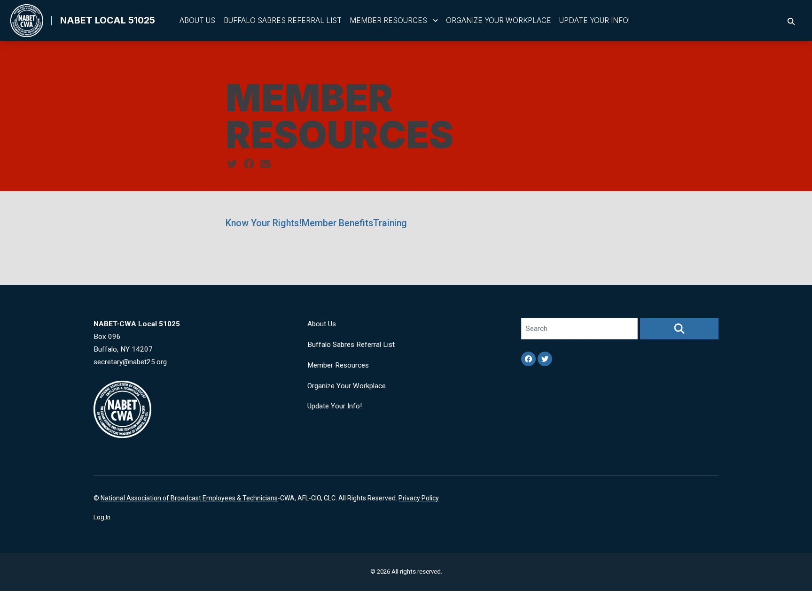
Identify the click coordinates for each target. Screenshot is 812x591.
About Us (197, 20)
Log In (102, 517)
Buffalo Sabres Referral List (283, 20)
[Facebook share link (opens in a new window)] (248, 164)
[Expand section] (435, 20)
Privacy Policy (418, 498)
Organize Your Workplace (498, 20)
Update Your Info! (594, 20)
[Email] (265, 164)
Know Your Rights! (264, 223)
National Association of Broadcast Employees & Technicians (189, 498)
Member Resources (388, 20)
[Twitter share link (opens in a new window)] (232, 164)
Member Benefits (337, 223)
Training (390, 223)
